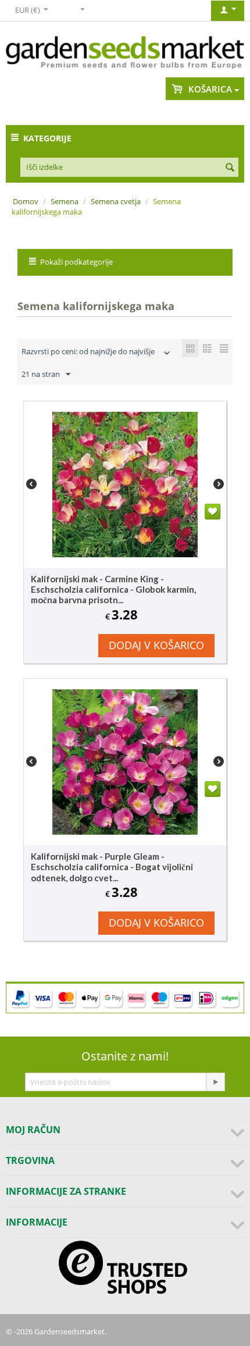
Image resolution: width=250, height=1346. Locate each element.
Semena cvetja (116, 201)
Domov (25, 201)
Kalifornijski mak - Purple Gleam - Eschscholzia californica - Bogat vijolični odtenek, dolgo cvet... (112, 867)
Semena (64, 201)
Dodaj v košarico (156, 645)
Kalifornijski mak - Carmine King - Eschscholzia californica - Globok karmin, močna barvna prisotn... (113, 589)
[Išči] (229, 168)
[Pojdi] (215, 1082)
